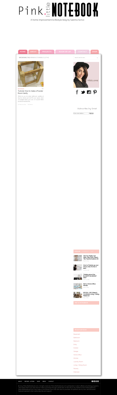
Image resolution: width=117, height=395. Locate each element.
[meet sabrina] (86, 87)
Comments (85, 251)
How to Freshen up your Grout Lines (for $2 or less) (90, 266)
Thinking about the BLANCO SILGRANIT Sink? (90, 276)
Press (44, 381)
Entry (75, 344)
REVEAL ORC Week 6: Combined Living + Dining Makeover (91, 294)
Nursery (75, 368)
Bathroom (21, 88)
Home (23, 52)
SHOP (94, 52)
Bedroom (76, 341)
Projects (47, 52)
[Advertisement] (58, 35)
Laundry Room (78, 361)
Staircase (76, 372)
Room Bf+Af (65, 52)
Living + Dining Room (80, 365)
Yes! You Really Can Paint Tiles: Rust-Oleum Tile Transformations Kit (90, 257)
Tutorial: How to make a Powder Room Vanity (30, 92)
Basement (76, 334)
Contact (82, 52)
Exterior (75, 348)
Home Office (77, 355)
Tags (91, 251)
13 (42, 88)
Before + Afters (29, 381)
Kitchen (75, 358)
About (33, 52)
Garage (75, 351)
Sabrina (31, 104)
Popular (77, 251)
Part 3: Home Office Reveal (89, 284)
